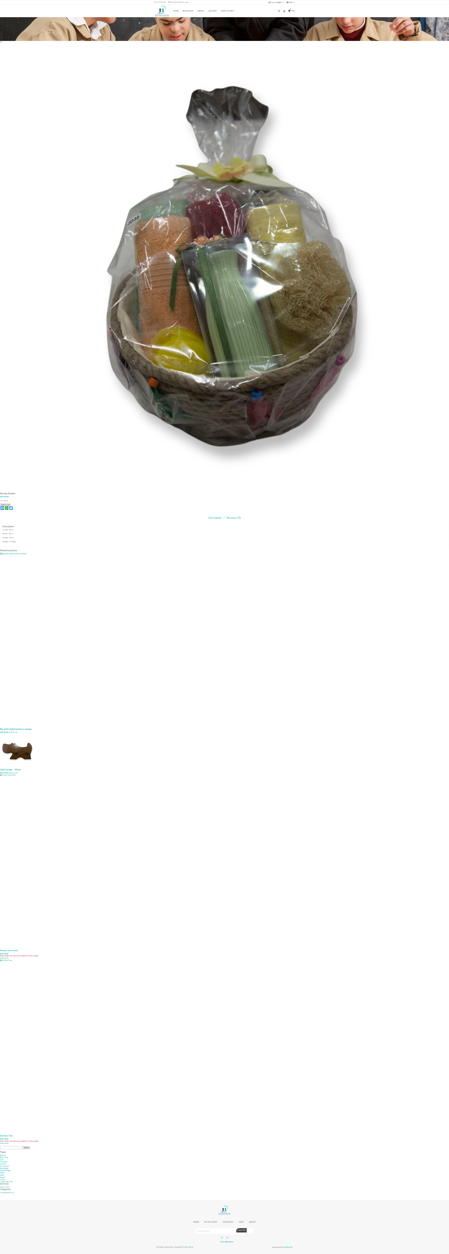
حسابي (2, 1179)
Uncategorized (5, 1192)
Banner (3, 1155)
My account (4, 1166)
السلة (2, 1175)
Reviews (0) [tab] (234, 518)
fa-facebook (222, 1238)
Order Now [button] (4, 958)
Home (176, 11)
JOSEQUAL (288, 1247)
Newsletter (4, 1168)
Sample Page (5, 1170)
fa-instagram (228, 1238)
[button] (1, 42)
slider (2, 1173)
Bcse (191, 1247)
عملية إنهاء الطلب (6, 1181)
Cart (1, 1159)
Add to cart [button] (13, 732)
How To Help (227, 11)
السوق (2, 1177)
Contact (3, 1164)
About (200, 11)
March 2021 (5, 1187)
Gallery (212, 11)
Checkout (3, 1162)
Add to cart (5, 505)
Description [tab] (215, 518)
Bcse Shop (188, 11)
